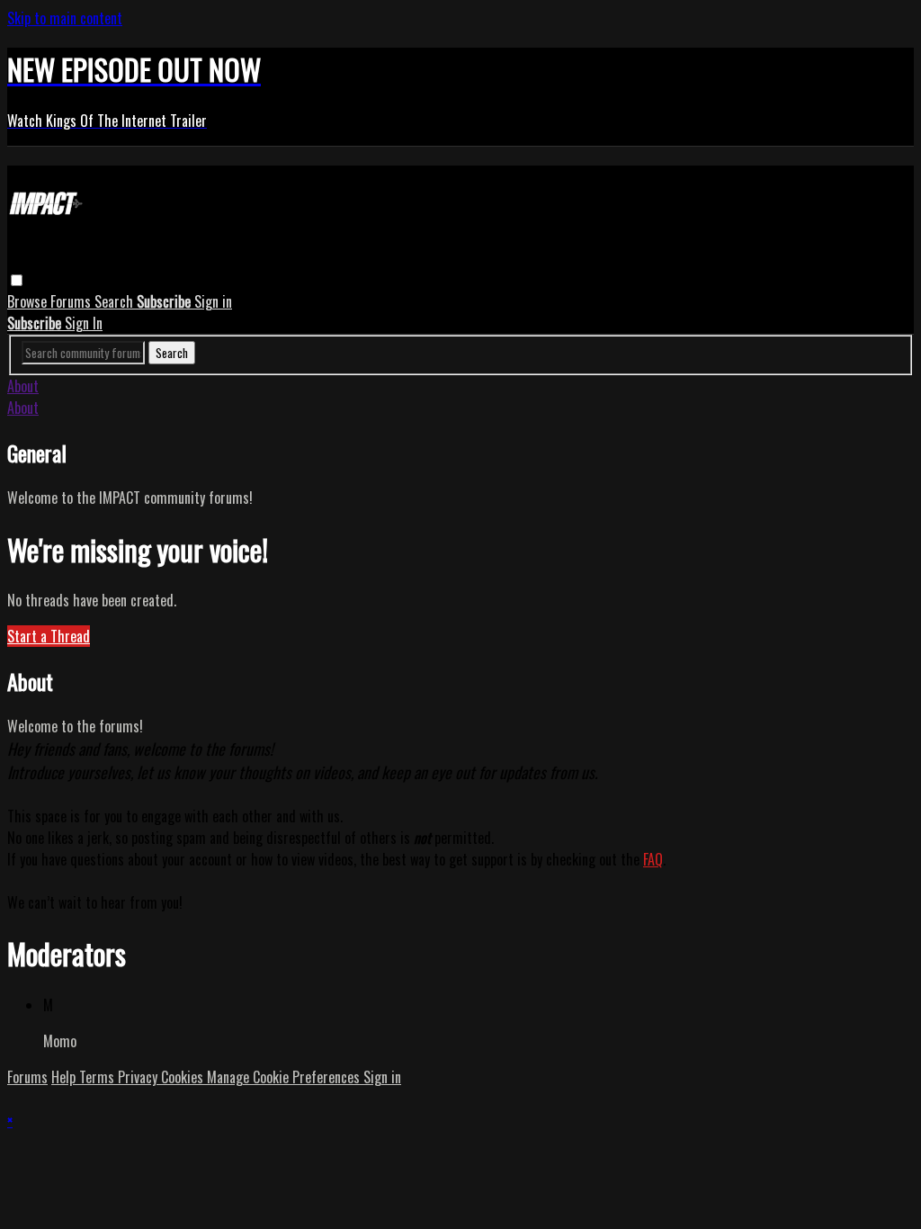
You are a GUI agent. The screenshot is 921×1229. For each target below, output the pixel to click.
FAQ (653, 859)
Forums (72, 301)
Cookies (184, 1077)
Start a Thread (48, 636)
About (23, 386)
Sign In (84, 323)
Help (65, 1077)
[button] (16, 280)
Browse (28, 301)
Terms (98, 1077)
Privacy (139, 1077)
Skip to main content (64, 18)
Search (115, 301)
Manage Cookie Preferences (285, 1077)
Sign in (213, 301)
